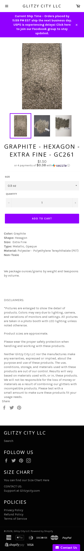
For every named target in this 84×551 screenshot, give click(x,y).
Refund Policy (13, 514)
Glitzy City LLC (42, 6)
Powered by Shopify (42, 531)
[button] (42, 165)
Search (8, 441)
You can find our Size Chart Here (26, 480)
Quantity (11, 194)
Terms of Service (15, 518)
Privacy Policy (13, 510)
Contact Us (68, 547)
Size (7, 176)
